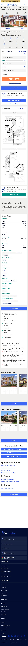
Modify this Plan (14, 194)
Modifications (4, 606)
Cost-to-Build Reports (5, 609)
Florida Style (5, 255)
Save (7, 13)
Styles (5, 7)
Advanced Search (5, 566)
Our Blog (3, 633)
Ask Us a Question (14, 88)
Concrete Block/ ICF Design (16, 252)
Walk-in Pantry (13, 296)
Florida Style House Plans (7, 468)
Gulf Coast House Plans (7, 488)
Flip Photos (21, 28)
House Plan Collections (6, 576)
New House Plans (5, 568)
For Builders (3, 614)
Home (2, 7)
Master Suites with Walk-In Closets (10, 481)
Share (25, 13)
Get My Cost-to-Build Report (14, 100)
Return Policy (4, 590)
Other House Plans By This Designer (13, 449)
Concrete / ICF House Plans (8, 465)
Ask (18, 13)
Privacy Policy (12, 639)
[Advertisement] (14, 512)
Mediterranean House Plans (13, 7)
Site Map (25, 639)
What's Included (4, 603)
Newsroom (3, 630)
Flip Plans (22, 108)
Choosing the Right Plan (6, 571)
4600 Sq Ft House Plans (13, 452)
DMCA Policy (19, 639)
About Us (3, 622)
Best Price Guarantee (5, 625)
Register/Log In (4, 592)
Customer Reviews (5, 628)
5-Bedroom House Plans (13, 456)
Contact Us (3, 587)
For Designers (4, 611)
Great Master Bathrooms (7, 479)
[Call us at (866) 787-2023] (26, 1)
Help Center (3, 584)
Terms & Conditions (5, 639)
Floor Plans (7, 28)
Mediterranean (6, 252)
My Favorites (4, 595)
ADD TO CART (14, 79)
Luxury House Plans (6, 470)
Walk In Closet (14, 301)
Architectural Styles (5, 574)
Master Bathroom (6, 301)
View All (13, 440)
